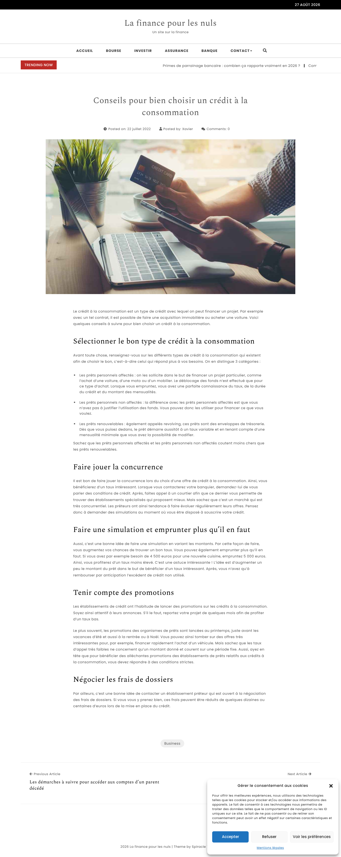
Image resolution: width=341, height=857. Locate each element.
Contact (240, 50)
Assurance (177, 50)
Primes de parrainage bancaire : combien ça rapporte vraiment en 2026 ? (219, 65)
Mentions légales (270, 848)
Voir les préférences (312, 836)
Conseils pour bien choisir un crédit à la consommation (170, 107)
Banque (209, 50)
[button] (331, 785)
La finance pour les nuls (170, 23)
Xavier (187, 129)
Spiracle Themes (206, 846)
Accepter (230, 836)
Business (172, 743)
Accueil (84, 50)
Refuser (269, 836)
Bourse (113, 50)
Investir (143, 50)
